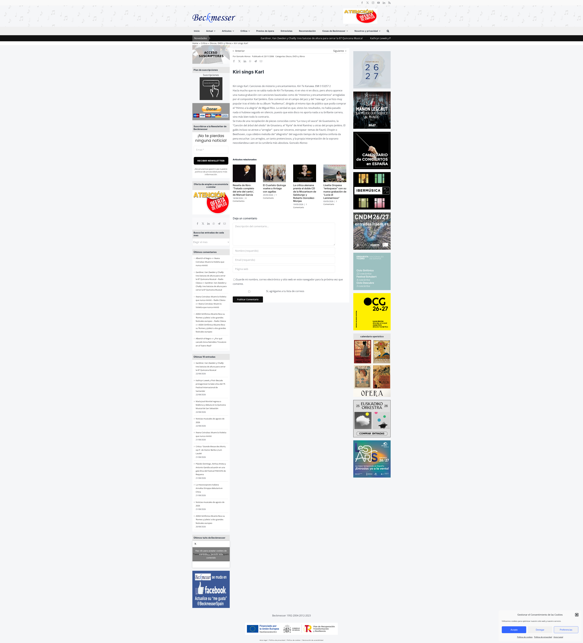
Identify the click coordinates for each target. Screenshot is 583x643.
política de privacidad (206, 171)
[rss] (389, 3)
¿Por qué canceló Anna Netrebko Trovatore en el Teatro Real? (211, 342)
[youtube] (378, 3)
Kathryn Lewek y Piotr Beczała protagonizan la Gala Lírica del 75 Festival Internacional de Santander (383, 38)
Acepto (514, 629)
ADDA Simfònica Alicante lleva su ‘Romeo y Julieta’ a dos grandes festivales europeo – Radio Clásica (211, 317)
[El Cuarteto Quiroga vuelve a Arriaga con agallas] (274, 166)
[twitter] (367, 3)
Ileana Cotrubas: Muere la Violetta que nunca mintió (210, 262)
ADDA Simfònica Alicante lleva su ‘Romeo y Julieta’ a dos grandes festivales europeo (211, 328)
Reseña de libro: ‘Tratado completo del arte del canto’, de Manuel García (243, 190)
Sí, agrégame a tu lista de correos (285, 291)
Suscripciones (211, 75)
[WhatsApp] (213, 223)
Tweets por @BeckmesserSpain (211, 554)
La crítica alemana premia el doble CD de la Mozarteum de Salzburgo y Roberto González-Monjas (304, 193)
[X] (203, 223)
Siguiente (338, 51)
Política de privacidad (543, 637)
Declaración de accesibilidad (312, 640)
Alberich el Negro (203, 258)
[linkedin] (384, 3)
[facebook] (362, 3)
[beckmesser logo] (213, 11)
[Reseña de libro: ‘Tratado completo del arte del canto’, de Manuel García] (244, 166)
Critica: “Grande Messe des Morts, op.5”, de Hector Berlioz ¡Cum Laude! (211, 450)
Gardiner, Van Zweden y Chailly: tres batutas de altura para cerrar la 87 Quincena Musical (267, 38)
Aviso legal (263, 640)
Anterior (240, 51)
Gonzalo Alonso (243, 56)
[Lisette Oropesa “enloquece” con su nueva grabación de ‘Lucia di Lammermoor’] (334, 166)
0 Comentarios (239, 199)
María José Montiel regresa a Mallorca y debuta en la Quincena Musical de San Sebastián (211, 405)
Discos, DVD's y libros (295, 56)
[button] (576, 614)
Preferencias (566, 629)
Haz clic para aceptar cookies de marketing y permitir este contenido (211, 554)
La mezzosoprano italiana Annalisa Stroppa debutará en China (209, 488)
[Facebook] (197, 223)
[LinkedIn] (208, 223)
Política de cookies (525, 637)
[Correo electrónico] (224, 223)
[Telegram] (219, 223)
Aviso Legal (558, 637)
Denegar (540, 629)
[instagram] (373, 3)
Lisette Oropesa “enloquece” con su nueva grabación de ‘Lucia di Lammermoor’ (334, 191)
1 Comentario (270, 196)
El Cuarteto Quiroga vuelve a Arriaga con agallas (274, 188)
